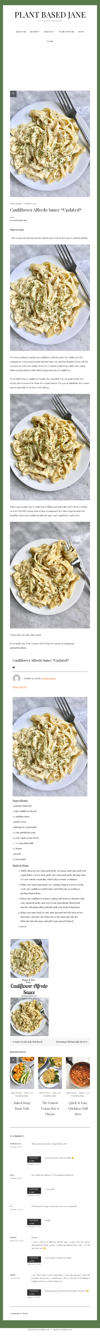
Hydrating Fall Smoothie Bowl (70, 1041)
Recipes (34, 31)
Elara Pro (31, 1330)
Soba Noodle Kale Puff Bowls (28, 1041)
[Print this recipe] (14, 667)
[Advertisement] (50, 71)
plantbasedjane (20, 220)
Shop (81, 31)
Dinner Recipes (16, 203)
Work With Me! (66, 31)
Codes (50, 41)
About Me (21, 31)
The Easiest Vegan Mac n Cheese (50, 1108)
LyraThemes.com (66, 1330)
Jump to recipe (17, 229)
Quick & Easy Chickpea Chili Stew (78, 1108)
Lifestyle (48, 31)
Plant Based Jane (50, 14)
